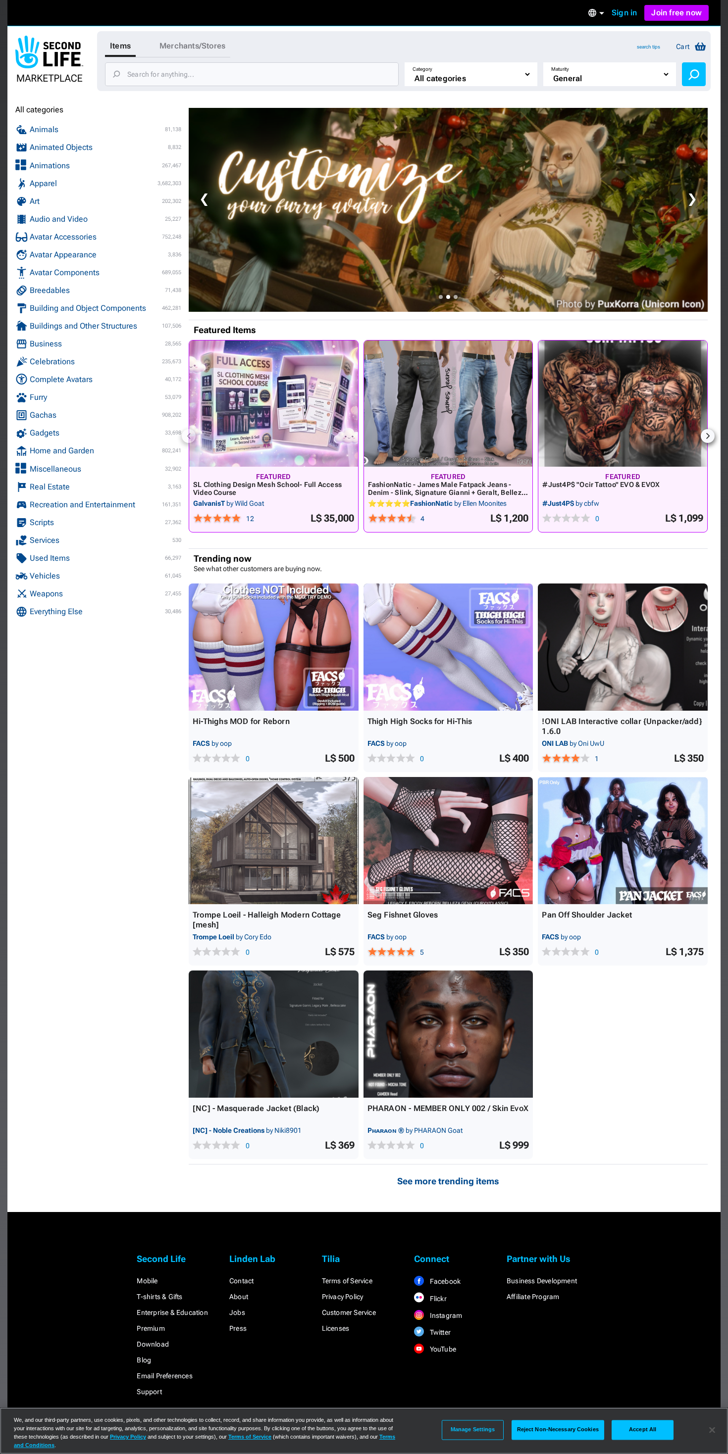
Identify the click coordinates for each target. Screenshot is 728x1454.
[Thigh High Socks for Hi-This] (448, 647)
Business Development (542, 1281)
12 (250, 519)
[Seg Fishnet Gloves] (448, 840)
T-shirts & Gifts (159, 1297)
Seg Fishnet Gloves (402, 915)
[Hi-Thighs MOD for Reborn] (274, 647)
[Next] (708, 436)
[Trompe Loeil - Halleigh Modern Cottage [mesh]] (274, 840)
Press (238, 1328)
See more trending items (448, 1181)
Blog (144, 1360)
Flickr (437, 1299)
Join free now (676, 12)
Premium (150, 1328)
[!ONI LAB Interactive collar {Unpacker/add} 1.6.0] (623, 647)
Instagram (445, 1315)
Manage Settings (473, 1430)
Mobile (147, 1281)
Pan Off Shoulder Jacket (587, 915)
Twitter (439, 1332)
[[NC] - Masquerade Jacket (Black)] (274, 1034)
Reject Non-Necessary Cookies (558, 1430)
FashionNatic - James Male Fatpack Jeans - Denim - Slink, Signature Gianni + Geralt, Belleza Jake (446, 492)
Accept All (642, 1430)
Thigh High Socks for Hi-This (419, 721)
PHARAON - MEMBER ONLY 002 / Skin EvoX (447, 1108)
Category (422, 69)
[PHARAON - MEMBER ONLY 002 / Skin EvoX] (448, 1034)
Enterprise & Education (172, 1312)
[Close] (712, 1430)
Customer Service (349, 1312)
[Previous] (189, 436)
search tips (648, 46)
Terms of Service (347, 1281)
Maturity (560, 69)
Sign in (624, 12)
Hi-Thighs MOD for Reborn (241, 721)
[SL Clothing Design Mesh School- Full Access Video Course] (273, 403)
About (238, 1297)
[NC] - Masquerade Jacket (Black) (256, 1108)
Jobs (237, 1312)
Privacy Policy (343, 1297)
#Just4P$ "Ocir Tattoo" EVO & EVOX (601, 484)
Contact (241, 1281)
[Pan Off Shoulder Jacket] (623, 840)
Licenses (336, 1328)
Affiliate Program (533, 1297)
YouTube (442, 1349)
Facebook (444, 1281)
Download (153, 1344)
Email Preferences (164, 1376)
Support (149, 1392)
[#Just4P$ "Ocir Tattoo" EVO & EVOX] (622, 403)
